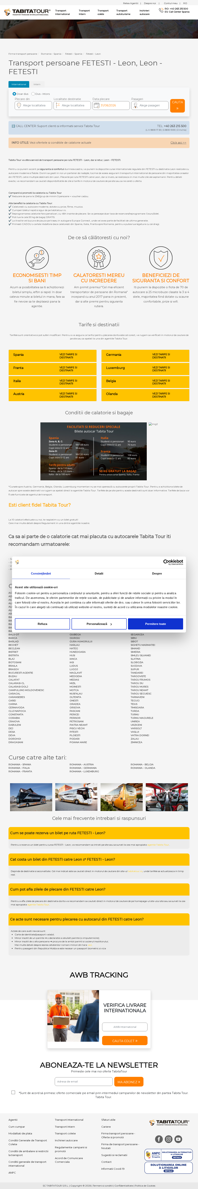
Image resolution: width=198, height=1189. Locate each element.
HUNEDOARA (78, 651)
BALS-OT (14, 634)
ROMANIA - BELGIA (142, 764)
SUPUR (135, 669)
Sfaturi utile (108, 1119)
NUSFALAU (76, 693)
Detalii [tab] (99, 573)
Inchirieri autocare (144, 12)
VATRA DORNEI (140, 735)
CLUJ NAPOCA (17, 710)
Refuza (42, 623)
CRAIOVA (14, 721)
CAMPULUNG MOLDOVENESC (26, 690)
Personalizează (97, 623)
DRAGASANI (16, 742)
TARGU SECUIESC (141, 693)
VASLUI (135, 731)
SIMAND (135, 648)
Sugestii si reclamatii (114, 1155)
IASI (72, 662)
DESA (12, 731)
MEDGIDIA (76, 676)
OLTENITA (75, 697)
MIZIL (73, 683)
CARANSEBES (17, 697)
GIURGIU (75, 637)
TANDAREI (137, 672)
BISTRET (13, 651)
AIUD (12, 599)
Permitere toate (155, 623)
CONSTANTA (16, 714)
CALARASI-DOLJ (18, 686)
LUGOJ (74, 669)
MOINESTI (75, 686)
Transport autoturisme (123, 12)
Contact (106, 1161)
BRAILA (13, 665)
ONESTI (74, 700)
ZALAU (135, 738)
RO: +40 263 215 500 (176, 8)
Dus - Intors (42, 93)
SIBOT (134, 641)
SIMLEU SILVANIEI (141, 655)
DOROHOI (15, 738)
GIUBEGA (75, 634)
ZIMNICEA (136, 742)
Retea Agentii (132, 3)
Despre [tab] (157, 573)
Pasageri (137, 99)
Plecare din (22, 99)
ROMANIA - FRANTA (20, 771)
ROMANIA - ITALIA (19, 767)
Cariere (106, 1126)
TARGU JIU (137, 683)
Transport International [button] (62, 12)
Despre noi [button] (151, 3)
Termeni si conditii (103, 1185)
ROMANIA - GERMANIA (83, 767)
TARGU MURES (139, 686)
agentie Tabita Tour (158, 844)
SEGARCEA (137, 634)
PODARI (74, 738)
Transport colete (103, 12)
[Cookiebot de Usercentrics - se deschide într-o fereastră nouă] (166, 562)
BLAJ (12, 658)
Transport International (69, 1119)
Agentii (13, 1119)
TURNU (135, 714)
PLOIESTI (75, 735)
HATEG (74, 648)
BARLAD (14, 641)
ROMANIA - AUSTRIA (82, 764)
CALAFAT (14, 679)
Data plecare (101, 99)
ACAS (12, 592)
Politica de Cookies (145, 1185)
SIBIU (134, 637)
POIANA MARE (78, 742)
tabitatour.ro (135, 871)
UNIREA (135, 721)
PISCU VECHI (77, 728)
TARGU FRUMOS (140, 679)
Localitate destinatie (67, 99)
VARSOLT (136, 728)
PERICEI (74, 714)
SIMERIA (135, 651)
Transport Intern (84, 12)
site (106, 844)
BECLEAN (14, 648)
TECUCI (135, 700)
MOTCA (74, 690)
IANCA (73, 658)
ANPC (12, 1172)
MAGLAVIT (76, 672)
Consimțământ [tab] (41, 573)
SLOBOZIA (137, 662)
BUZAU (13, 676)
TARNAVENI (137, 697)
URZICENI (136, 724)
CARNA (13, 704)
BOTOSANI (15, 662)
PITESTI (74, 731)
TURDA (135, 710)
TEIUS (134, 704)
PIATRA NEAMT (79, 724)
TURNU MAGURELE (142, 717)
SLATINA (136, 658)
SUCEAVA (136, 665)
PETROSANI (77, 721)
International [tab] (19, 84)
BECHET (13, 644)
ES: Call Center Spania (177, 11)
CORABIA (14, 717)
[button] (150, 105)
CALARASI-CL (17, 683)
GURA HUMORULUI (81, 641)
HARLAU (75, 644)
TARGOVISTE (138, 676)
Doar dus (22, 93)
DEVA (12, 735)
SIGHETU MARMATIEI (143, 644)
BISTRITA (14, 655)
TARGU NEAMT (139, 690)
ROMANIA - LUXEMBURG (84, 771)
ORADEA (75, 704)
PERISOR (75, 717)
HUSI (72, 655)
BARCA (13, 637)
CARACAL (14, 693)
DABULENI (15, 724)
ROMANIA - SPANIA (20, 764)
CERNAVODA (16, 707)
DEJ (11, 728)
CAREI (12, 700)
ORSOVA (75, 707)
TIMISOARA (137, 707)
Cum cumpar (17, 1126)
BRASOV (14, 669)
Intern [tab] (37, 84)
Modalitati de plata (20, 1133)
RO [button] (185, 3)
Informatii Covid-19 (113, 1168)
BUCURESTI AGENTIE (21, 672)
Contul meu (172, 3)
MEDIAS (74, 679)
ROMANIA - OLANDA (143, 767)
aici (90, 944)
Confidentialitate (123, 1185)
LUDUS (74, 665)
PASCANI (75, 710)
